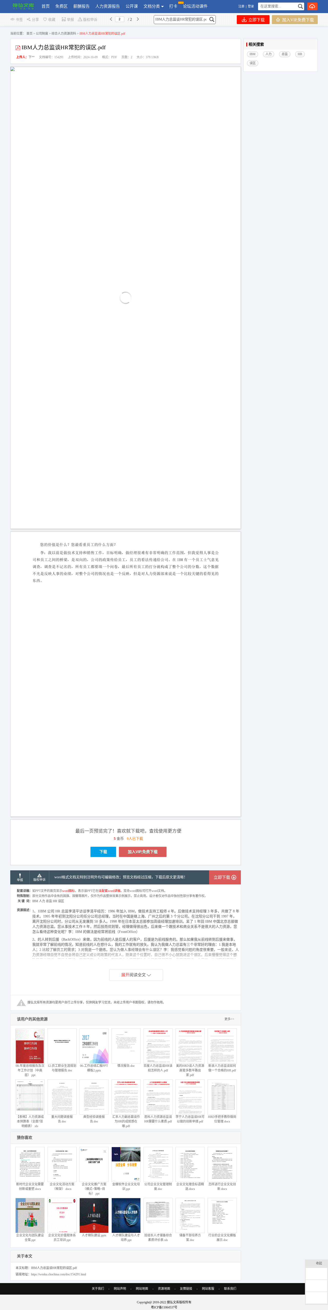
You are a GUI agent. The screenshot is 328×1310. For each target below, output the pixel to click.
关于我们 (98, 1289)
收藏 (51, 20)
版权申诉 (90, 20)
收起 (319, 1263)
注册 (241, 6)
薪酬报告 (81, 6)
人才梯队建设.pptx (94, 1235)
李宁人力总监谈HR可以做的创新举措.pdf (190, 1119)
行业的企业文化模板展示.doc (222, 1238)
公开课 (132, 6)
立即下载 (256, 20)
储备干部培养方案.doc (190, 1238)
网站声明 (120, 1289)
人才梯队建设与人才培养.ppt (126, 1238)
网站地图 (142, 1289)
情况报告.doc (126, 1066)
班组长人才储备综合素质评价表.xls (158, 1238)
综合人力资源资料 (64, 33)
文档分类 (152, 6)
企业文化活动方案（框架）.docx (62, 1187)
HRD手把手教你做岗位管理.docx (222, 1119)
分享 (35, 20)
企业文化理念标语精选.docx (190, 1187)
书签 (19, 20)
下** (31, 57)
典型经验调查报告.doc (94, 1119)
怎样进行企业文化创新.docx (222, 1187)
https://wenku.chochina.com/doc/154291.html (58, 1274)
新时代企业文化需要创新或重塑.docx (30, 1187)
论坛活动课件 (195, 6)
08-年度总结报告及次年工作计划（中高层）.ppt (30, 1070)
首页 (46, 6)
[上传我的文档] (312, 6)
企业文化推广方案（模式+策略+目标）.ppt (94, 1189)
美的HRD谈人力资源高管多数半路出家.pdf (190, 1070)
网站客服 (208, 1289)
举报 (70, 20)
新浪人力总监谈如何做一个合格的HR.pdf (222, 1068)
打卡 (173, 6)
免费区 (61, 6)
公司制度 (42, 33)
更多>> (229, 1019)
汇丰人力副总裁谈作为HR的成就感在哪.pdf (126, 1121)
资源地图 (164, 1289)
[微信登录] (254, 6)
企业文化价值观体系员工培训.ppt (62, 1238)
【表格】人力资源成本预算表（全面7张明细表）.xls (30, 1121)
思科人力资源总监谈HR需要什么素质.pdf (158, 1119)
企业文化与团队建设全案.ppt (30, 1238)
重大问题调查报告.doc (62, 1119)
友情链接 (186, 1289)
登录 (251, 6)
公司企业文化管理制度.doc (158, 1187)
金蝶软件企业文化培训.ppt (126, 1187)
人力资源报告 (107, 6)
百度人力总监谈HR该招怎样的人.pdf (158, 1068)
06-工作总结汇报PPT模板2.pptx (94, 1068)
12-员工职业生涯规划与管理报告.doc (62, 1068)
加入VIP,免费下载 (297, 20)
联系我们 (230, 1289)
